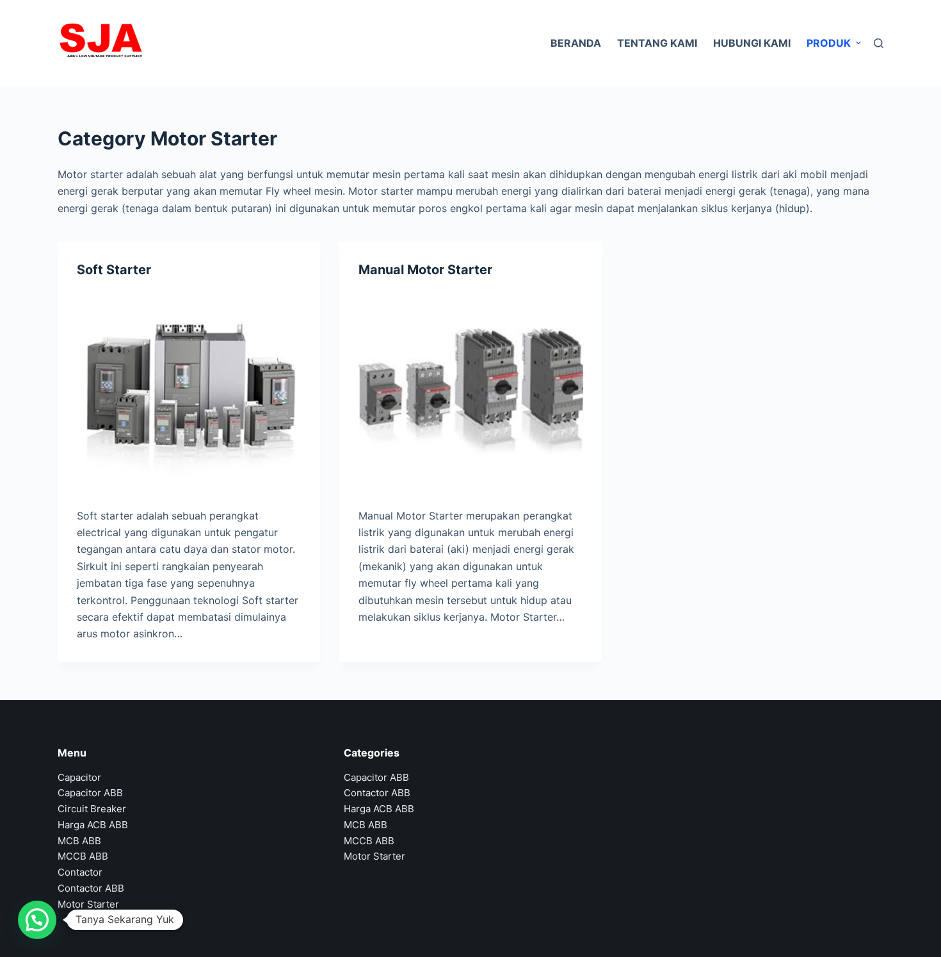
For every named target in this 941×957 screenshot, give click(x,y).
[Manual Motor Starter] (470, 389)
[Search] (878, 43)
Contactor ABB (91, 888)
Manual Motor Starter (425, 269)
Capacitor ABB (90, 793)
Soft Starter (114, 269)
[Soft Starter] (189, 389)
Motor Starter (88, 904)
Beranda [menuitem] (576, 43)
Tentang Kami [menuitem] (657, 43)
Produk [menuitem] (829, 43)
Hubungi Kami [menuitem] (752, 43)
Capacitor (79, 777)
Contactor (80, 872)
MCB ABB (79, 841)
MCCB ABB (83, 856)
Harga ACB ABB (93, 825)
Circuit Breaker (92, 809)
